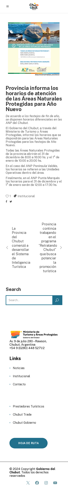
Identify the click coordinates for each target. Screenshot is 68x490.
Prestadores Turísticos (28, 406)
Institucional (26, 196)
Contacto (19, 384)
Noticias (19, 368)
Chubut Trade (22, 414)
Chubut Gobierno (24, 422)
